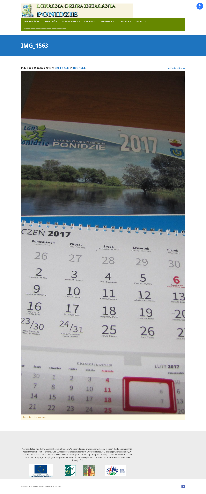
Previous (173, 68)
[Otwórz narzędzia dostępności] (199, 6)
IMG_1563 (79, 67)
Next (181, 68)
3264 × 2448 (62, 67)
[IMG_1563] (103, 243)
